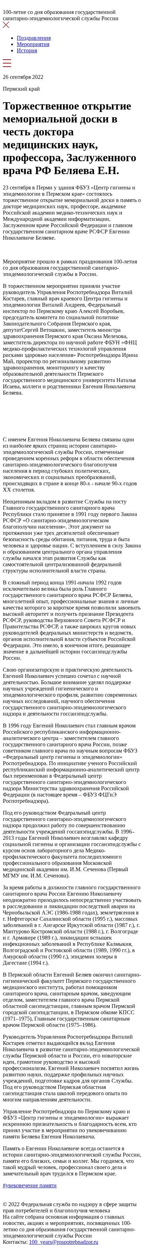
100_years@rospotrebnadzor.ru (63, 1242)
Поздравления (34, 38)
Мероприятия (33, 44)
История (27, 50)
